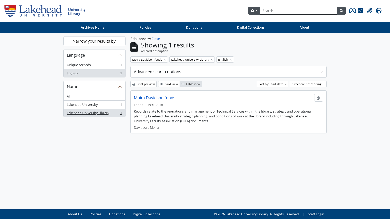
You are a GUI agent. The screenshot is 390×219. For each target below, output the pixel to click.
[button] (351, 10)
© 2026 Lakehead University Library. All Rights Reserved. (257, 214)
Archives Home (92, 27)
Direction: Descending (306, 84)
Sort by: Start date (271, 84)
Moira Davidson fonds (154, 97)
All (68, 96)
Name (72, 86)
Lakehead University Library (94, 114)
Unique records (94, 66)
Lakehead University (94, 105)
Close (156, 38)
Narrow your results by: (95, 41)
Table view (192, 84)
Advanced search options (157, 71)
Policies (145, 27)
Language (76, 55)
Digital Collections (250, 27)
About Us (75, 214)
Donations (194, 27)
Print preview (145, 84)
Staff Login (316, 214)
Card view (171, 84)
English (94, 74)
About (304, 27)
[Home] (46, 11)
